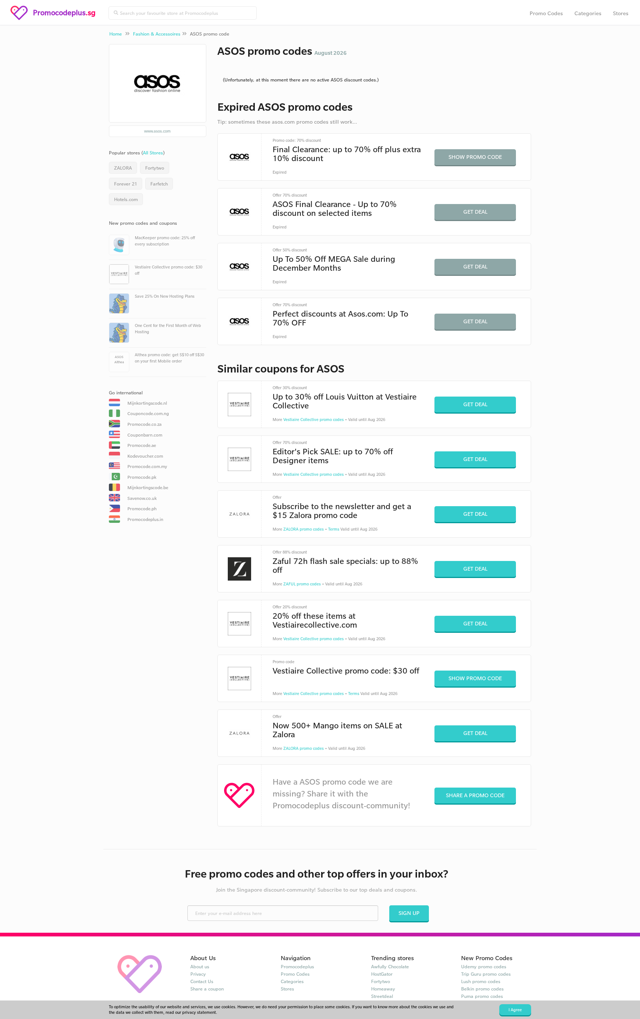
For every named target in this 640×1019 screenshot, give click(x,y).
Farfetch (159, 184)
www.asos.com (157, 131)
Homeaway (383, 989)
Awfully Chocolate (390, 966)
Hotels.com (126, 199)
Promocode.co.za (144, 424)
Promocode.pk (141, 477)
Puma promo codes (482, 996)
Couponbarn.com (144, 435)
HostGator (382, 974)
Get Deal (475, 211)
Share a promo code (475, 795)
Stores (621, 13)
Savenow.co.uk (142, 498)
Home (115, 34)
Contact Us (201, 981)
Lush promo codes (480, 981)
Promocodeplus (297, 966)
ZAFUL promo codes (302, 584)
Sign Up (409, 912)
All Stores (153, 153)
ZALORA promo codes (303, 529)
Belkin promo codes (482, 989)
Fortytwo (154, 168)
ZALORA (123, 168)
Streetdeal (382, 996)
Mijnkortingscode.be (147, 487)
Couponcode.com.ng (148, 413)
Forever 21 (125, 184)
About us (199, 966)
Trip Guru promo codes (486, 974)
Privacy (198, 974)
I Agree (515, 1009)
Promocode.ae (141, 445)
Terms (333, 529)
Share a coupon (207, 989)
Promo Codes (546, 13)
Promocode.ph (142, 508)
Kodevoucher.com (145, 456)
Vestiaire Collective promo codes (313, 419)
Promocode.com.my (147, 466)
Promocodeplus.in (145, 519)
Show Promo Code (475, 156)
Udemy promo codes (483, 966)
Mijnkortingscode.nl (147, 403)
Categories (587, 13)
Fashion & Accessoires (156, 34)
